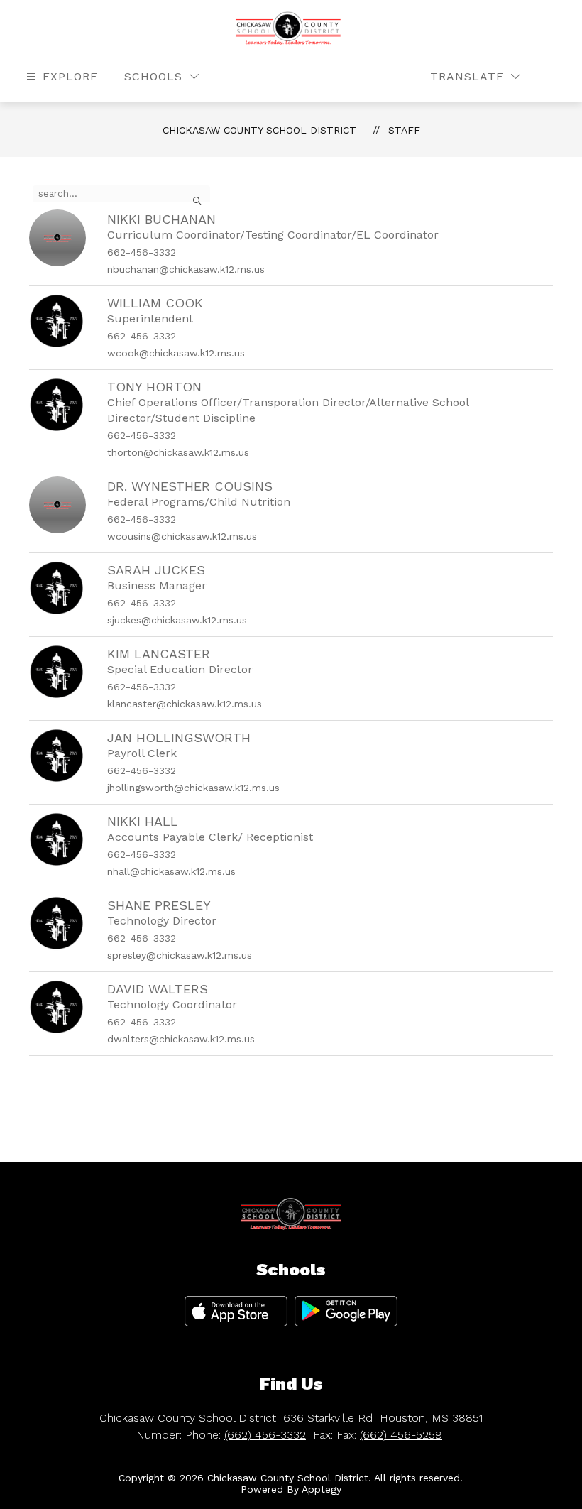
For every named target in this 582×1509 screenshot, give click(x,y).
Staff (404, 130)
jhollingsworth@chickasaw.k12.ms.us (193, 787)
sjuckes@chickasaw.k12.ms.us (177, 620)
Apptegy (321, 1489)
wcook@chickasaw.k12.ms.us (176, 353)
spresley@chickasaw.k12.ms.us (179, 955)
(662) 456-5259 (401, 1435)
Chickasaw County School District (259, 130)
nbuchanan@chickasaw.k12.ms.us (186, 269)
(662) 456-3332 (265, 1435)
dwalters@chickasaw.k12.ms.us (181, 1039)
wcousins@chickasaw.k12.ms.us (182, 536)
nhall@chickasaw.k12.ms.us (171, 871)
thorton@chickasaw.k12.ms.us (178, 452)
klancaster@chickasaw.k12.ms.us (184, 703)
